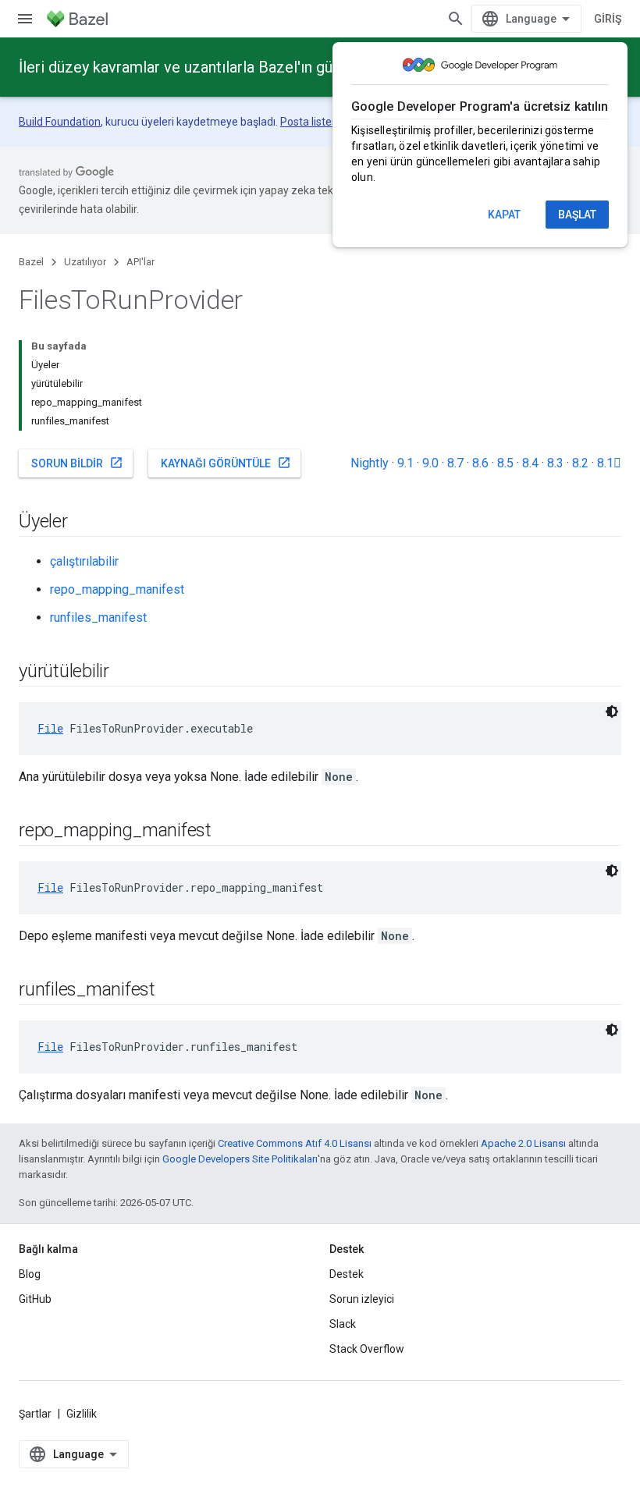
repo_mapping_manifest (117, 589)
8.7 (455, 463)
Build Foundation (60, 121)
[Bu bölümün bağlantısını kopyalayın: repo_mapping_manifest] (227, 831)
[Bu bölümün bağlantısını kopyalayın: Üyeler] (83, 522)
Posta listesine (316, 121)
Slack (342, 1324)
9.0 (430, 463)
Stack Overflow (366, 1349)
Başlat (577, 214)
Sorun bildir (77, 463)
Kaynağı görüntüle (226, 463)
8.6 (480, 463)
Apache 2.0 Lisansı (523, 1143)
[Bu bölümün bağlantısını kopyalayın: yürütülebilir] (124, 672)
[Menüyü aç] (25, 18)
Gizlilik (81, 1413)
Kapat (504, 214)
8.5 (505, 463)
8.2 (580, 463)
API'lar (140, 262)
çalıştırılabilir (84, 561)
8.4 (530, 463)
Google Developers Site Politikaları (240, 1159)
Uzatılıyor (85, 262)
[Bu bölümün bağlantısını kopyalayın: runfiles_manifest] (171, 990)
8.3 (555, 463)
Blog (30, 1274)
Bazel (31, 262)
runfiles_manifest (98, 617)
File (50, 728)
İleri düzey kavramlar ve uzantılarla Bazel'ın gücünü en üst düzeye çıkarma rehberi (296, 67)
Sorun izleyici (361, 1299)
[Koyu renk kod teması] (612, 711)
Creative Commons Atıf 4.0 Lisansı (295, 1143)
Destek (346, 1274)
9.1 (405, 463)
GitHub (35, 1299)
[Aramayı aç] (455, 18)
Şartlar (35, 1413)
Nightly (369, 463)
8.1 (609, 463)
